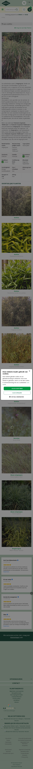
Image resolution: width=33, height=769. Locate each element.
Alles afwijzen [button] (17, 393)
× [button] (29, 371)
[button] (16, 397)
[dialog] (16, 384)
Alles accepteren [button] (17, 388)
